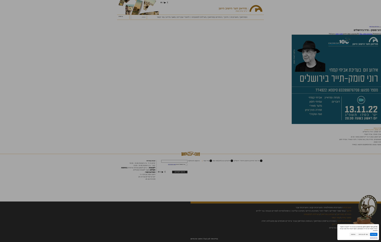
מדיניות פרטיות (373, 238)
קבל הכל (373, 234)
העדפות (353, 234)
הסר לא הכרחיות (363, 234)
